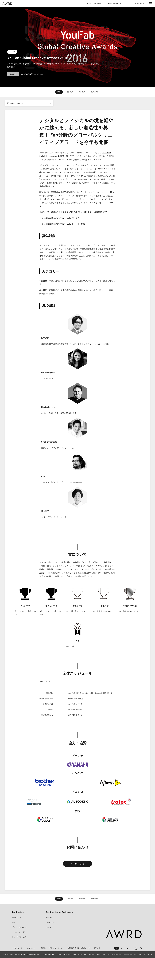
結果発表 (82, 92)
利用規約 (43, 948)
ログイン (131, 3)
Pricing (48, 927)
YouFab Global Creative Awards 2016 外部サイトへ (61, 218)
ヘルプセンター (31, 948)
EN (127, 948)
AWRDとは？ (16, 918)
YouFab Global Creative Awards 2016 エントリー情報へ (63, 224)
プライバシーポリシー (56, 948)
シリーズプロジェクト (20, 937)
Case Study (50, 923)
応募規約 (94, 92)
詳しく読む (138, 955)
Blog (13, 923)
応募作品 (70, 92)
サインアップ (141, 3)
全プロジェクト (17, 948)
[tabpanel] (77, 47)
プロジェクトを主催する (113, 4)
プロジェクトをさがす (20, 927)
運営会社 (97, 948)
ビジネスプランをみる (94, 4)
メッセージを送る (77, 864)
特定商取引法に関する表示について (79, 948)
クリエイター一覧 (18, 932)
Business (49, 918)
